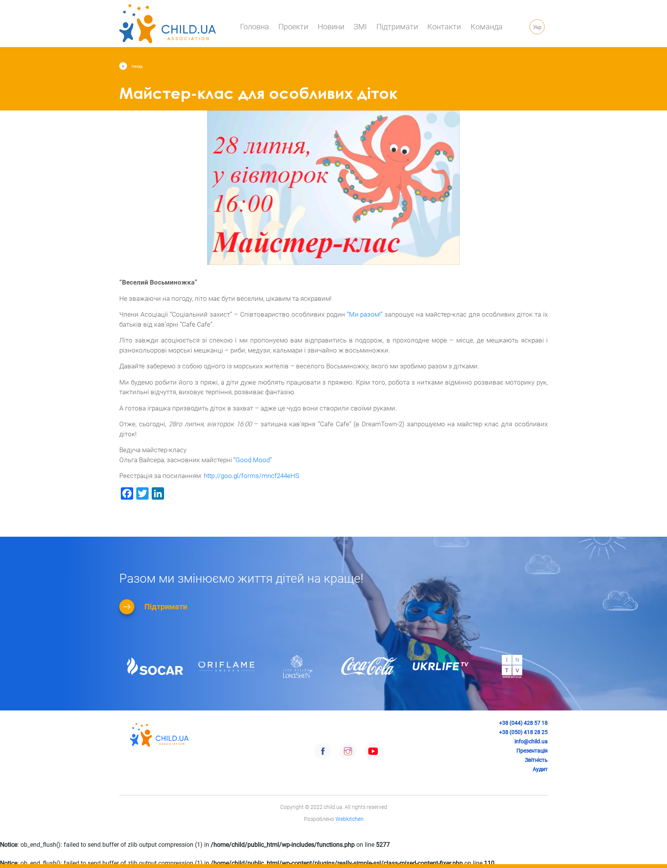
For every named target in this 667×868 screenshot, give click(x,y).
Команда (487, 26)
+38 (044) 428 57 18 (523, 723)
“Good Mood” (253, 460)
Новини (331, 26)
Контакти (444, 26)
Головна (254, 26)
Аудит (540, 769)
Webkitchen (349, 819)
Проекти (293, 26)
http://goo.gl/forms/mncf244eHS (251, 476)
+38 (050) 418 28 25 (523, 732)
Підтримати (397, 26)
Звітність (536, 760)
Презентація (532, 751)
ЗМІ (360, 26)
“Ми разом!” (365, 314)
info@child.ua (531, 741)
